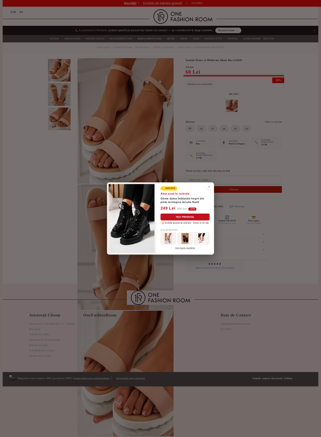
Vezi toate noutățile (185, 248)
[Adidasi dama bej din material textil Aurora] (202, 238)
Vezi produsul (185, 217)
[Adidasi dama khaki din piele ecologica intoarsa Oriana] (168, 238)
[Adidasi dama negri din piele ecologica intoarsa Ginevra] (185, 238)
